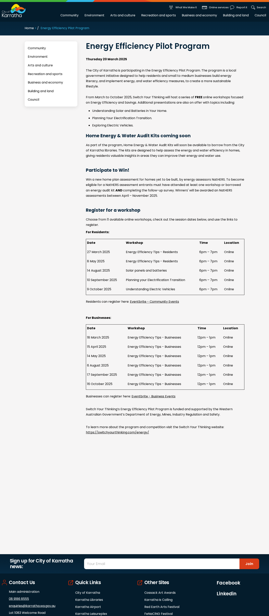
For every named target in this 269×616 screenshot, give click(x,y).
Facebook (228, 582)
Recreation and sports (158, 15)
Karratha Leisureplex (91, 613)
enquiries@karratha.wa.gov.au (32, 606)
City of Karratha (87, 592)
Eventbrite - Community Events (154, 301)
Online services (219, 7)
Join (249, 563)
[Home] (14, 10)
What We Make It (186, 7)
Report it (242, 7)
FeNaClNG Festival (158, 613)
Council (260, 15)
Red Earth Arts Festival (161, 607)
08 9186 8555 (19, 599)
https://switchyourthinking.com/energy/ (117, 432)
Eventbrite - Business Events (153, 396)
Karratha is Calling (158, 599)
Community (69, 15)
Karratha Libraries (89, 599)
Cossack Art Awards (160, 592)
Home (29, 28)
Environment (94, 15)
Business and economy (199, 15)
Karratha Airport (88, 607)
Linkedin (227, 593)
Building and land (236, 15)
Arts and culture (122, 15)
